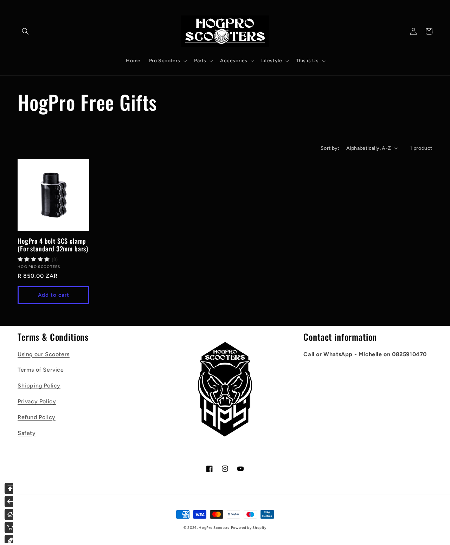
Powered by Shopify (249, 527)
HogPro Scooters (214, 527)
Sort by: (330, 148)
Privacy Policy (37, 401)
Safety (27, 433)
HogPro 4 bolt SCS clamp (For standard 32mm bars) (53, 244)
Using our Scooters (44, 354)
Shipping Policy (39, 385)
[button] (25, 31)
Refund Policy (37, 417)
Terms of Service (41, 369)
